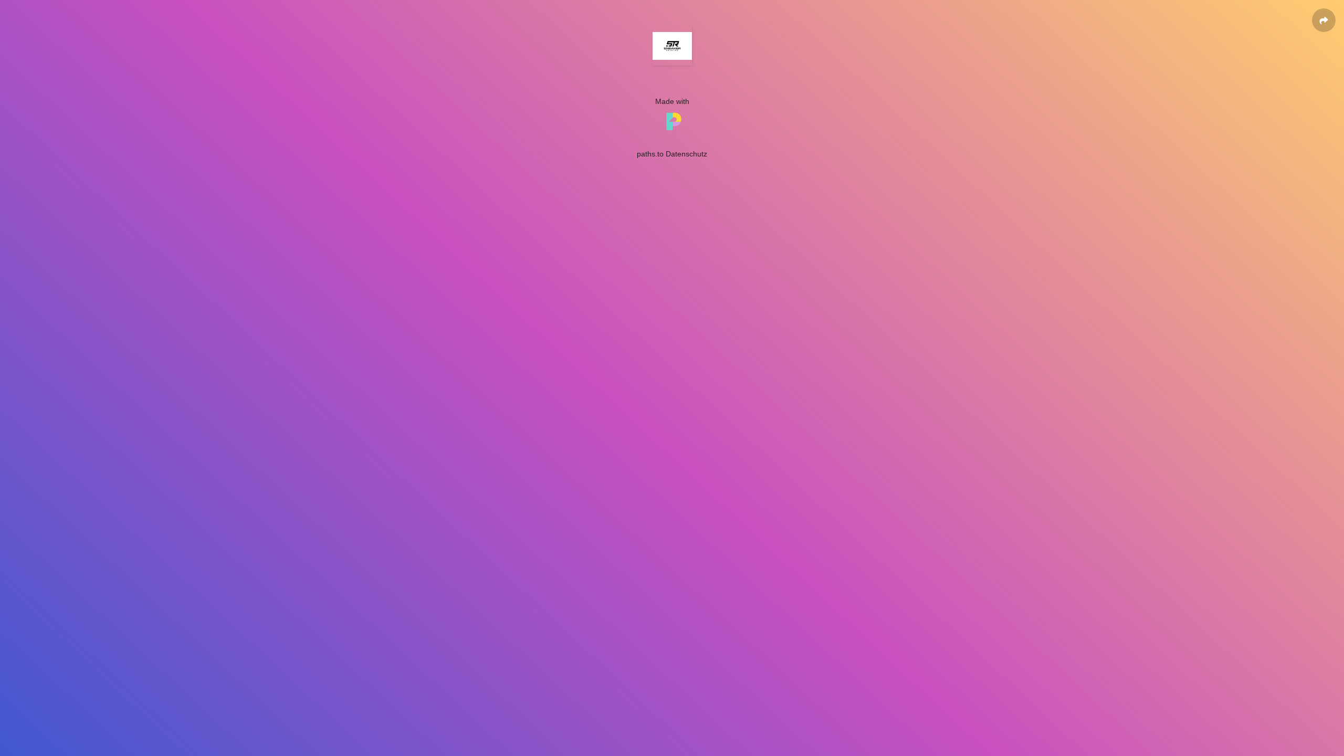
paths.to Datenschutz (672, 154)
